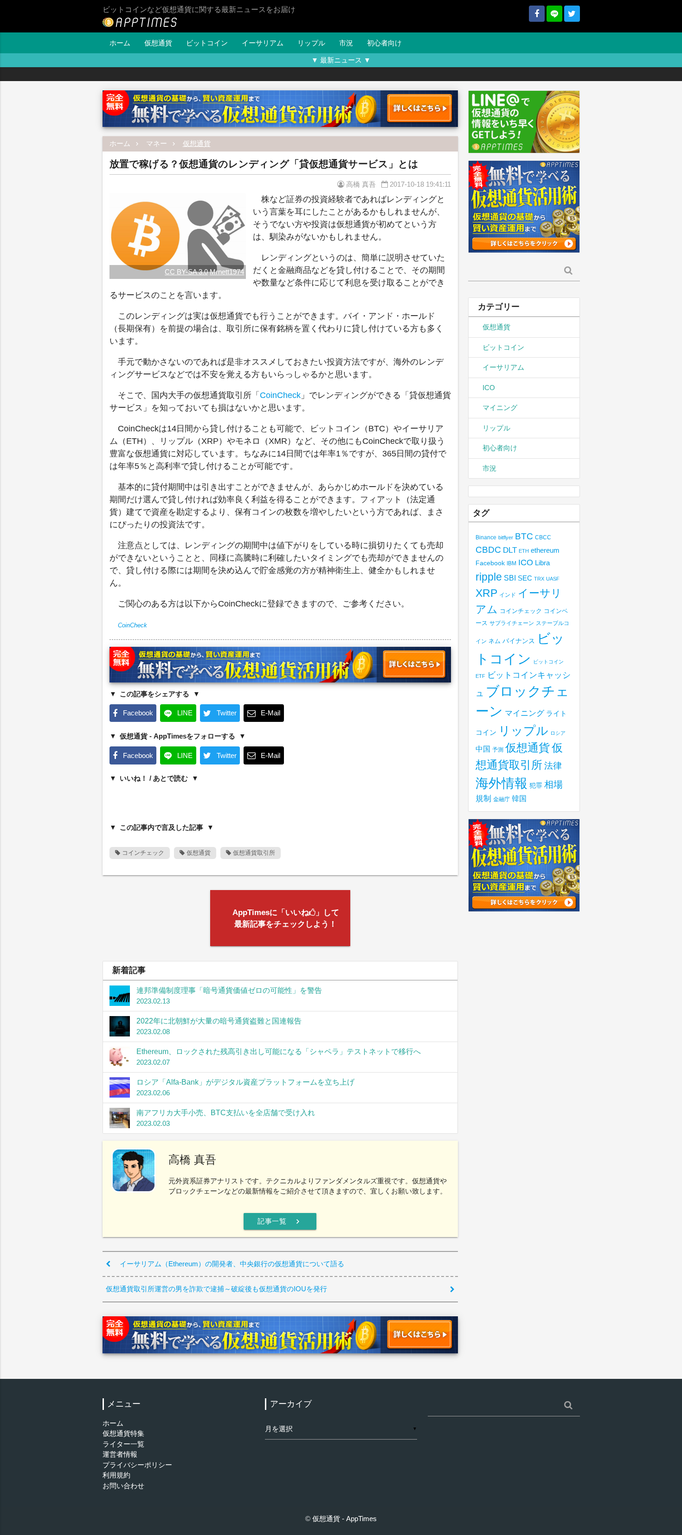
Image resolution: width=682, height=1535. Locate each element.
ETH (524, 551)
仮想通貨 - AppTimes (344, 1518)
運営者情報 (120, 1454)
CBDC (488, 550)
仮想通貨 (158, 43)
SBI (510, 578)
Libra (542, 563)
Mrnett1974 (227, 272)
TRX (539, 578)
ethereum (545, 550)
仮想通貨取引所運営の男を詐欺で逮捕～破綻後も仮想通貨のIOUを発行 (216, 1289)
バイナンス (518, 641)
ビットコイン (207, 43)
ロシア (558, 733)
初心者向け (384, 43)
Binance (486, 537)
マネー (156, 143)
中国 (483, 749)
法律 (553, 765)
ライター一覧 (123, 1444)
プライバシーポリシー (137, 1465)
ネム (495, 641)
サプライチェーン (511, 623)
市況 (346, 43)
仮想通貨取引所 (253, 852)
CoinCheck (280, 395)
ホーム (119, 43)
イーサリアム (262, 43)
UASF (553, 578)
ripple (489, 577)
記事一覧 (279, 1221)
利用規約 (116, 1475)
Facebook (490, 563)
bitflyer (505, 537)
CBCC (543, 537)
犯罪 (535, 785)
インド (507, 595)
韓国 (519, 798)
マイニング (500, 407)
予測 (497, 749)
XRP (486, 593)
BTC (524, 536)
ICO (489, 388)
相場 (553, 784)
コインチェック (142, 852)
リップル (311, 43)
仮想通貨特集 (123, 1433)
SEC (525, 578)
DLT (510, 550)
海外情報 (502, 783)
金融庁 (501, 799)
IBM (511, 563)
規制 (483, 798)
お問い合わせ (123, 1486)
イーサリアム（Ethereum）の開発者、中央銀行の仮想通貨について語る (232, 1264)
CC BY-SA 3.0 (186, 272)
